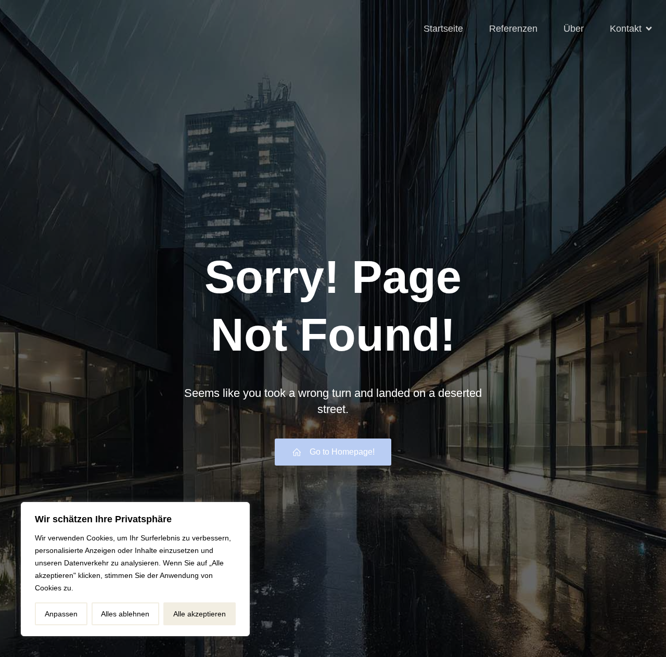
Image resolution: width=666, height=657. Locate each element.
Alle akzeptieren (199, 614)
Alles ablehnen (125, 614)
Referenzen (513, 28)
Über (573, 28)
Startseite (443, 28)
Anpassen (61, 614)
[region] (135, 569)
